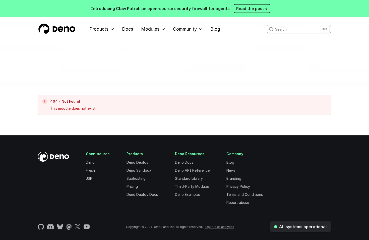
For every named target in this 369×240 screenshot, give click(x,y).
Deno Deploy (137, 162)
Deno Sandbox (139, 170)
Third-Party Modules (192, 186)
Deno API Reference (192, 170)
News (230, 170)
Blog (215, 29)
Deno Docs (184, 162)
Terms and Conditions (244, 194)
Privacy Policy (238, 186)
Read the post (252, 8)
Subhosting (136, 178)
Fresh (90, 170)
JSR (89, 178)
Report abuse (237, 202)
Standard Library (189, 178)
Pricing (132, 186)
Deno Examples (188, 194)
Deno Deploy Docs (142, 194)
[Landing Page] (56, 29)
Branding (233, 178)
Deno (90, 162)
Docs (127, 29)
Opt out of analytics (219, 227)
